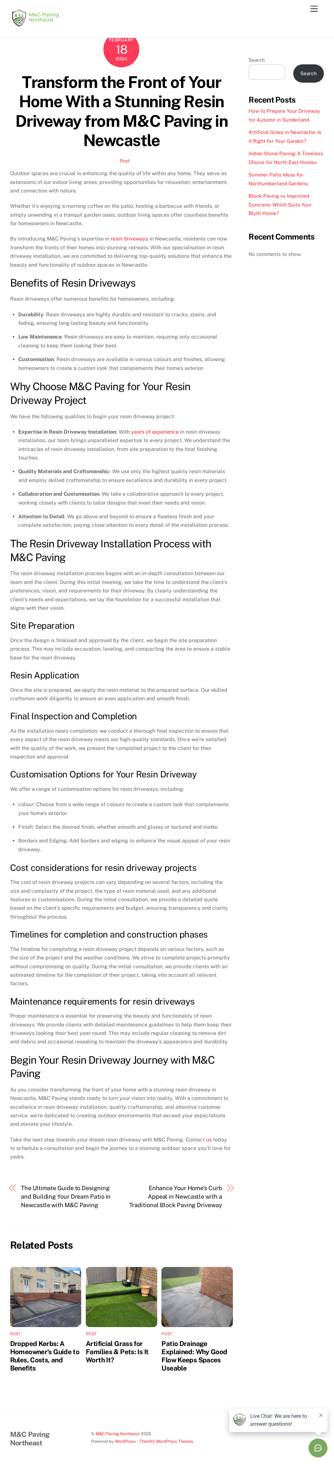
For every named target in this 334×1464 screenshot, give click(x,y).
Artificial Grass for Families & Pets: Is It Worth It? (117, 1351)
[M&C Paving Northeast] (34, 25)
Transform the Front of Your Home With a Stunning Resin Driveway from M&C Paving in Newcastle (121, 111)
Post (125, 160)
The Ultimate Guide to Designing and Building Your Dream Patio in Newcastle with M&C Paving (66, 1197)
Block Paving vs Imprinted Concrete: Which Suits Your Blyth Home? (280, 204)
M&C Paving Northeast (118, 1433)
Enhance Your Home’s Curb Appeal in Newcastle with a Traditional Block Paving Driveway (175, 1197)
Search (257, 60)
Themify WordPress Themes (166, 1441)
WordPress (125, 1441)
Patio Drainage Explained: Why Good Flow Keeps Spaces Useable (194, 1355)
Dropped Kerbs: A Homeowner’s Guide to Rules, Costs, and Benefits (45, 1355)
